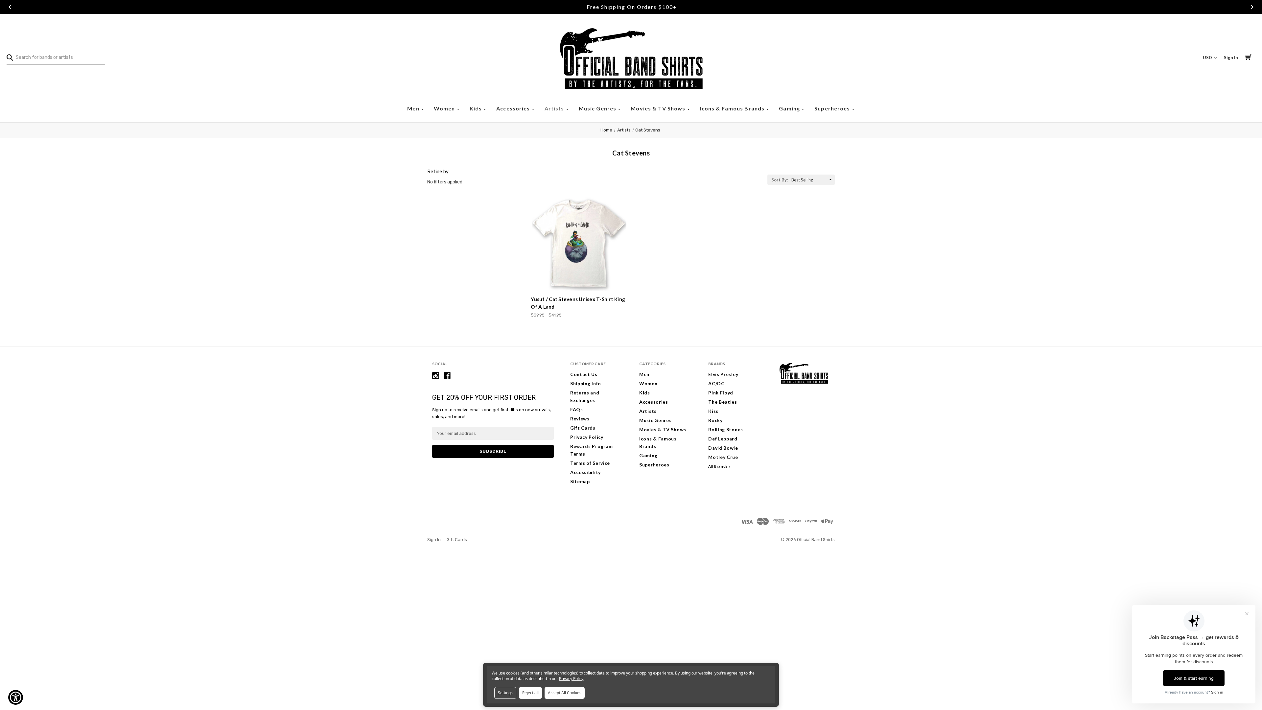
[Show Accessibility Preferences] (15, 697)
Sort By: (779, 179)
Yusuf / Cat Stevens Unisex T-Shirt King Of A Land (578, 303)
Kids (476, 108)
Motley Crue (723, 457)
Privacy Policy (586, 437)
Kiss (713, 411)
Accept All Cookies (564, 693)
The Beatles (722, 402)
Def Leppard (722, 438)
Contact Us (583, 374)
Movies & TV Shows (659, 108)
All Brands (718, 466)
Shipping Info (585, 383)
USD (1208, 57)
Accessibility (585, 472)
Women (445, 108)
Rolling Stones (725, 429)
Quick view (579, 278)
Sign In (1231, 57)
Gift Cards (583, 428)
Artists (555, 108)
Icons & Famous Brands (733, 108)
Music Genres (598, 108)
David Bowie (723, 448)
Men (414, 108)
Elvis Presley (723, 374)
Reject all (530, 693)
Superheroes (833, 108)
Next (1252, 7)
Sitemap (580, 481)
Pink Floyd (720, 392)
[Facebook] (447, 375)
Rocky (715, 420)
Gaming (790, 108)
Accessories (513, 108)
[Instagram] (435, 375)
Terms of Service (590, 463)
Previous (10, 7)
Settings (505, 693)
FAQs (576, 409)
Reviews (580, 418)
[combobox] (56, 57)
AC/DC (716, 383)
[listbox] (812, 180)
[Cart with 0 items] (1248, 58)
